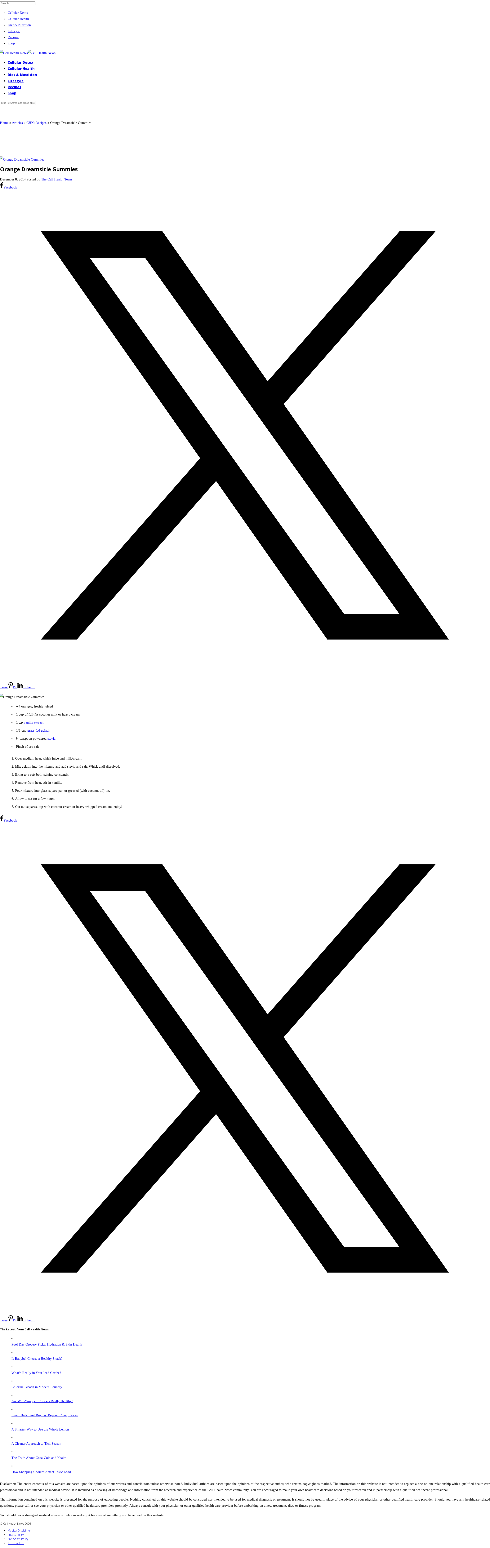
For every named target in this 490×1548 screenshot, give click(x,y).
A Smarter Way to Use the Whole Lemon (40, 1429)
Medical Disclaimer (19, 1530)
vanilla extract (33, 722)
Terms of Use (16, 1543)
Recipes (13, 37)
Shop (11, 43)
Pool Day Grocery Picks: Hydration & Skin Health (46, 1344)
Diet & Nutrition (19, 25)
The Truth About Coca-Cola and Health (38, 1458)
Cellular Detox (18, 13)
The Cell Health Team (56, 179)
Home (4, 123)
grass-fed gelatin (38, 730)
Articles (17, 123)
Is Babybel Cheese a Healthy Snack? (37, 1358)
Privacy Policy (16, 1535)
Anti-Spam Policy (18, 1539)
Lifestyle (14, 31)
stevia (51, 738)
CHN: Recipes (36, 123)
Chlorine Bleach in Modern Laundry (36, 1387)
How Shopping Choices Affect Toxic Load (41, 1472)
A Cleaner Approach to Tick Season (36, 1443)
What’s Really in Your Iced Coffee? (36, 1373)
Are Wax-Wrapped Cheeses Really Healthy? (42, 1401)
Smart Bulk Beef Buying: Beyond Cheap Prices (44, 1415)
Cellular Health (18, 19)
